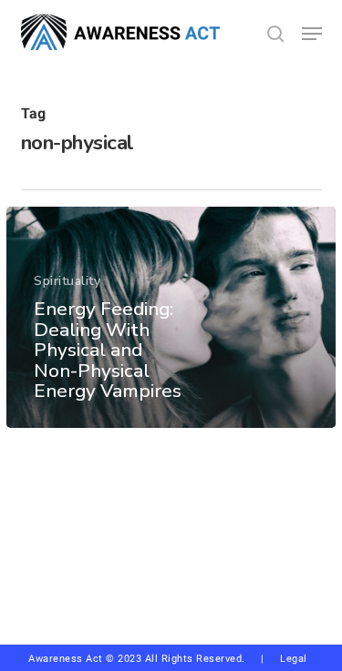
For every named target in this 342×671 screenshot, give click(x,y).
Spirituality (67, 281)
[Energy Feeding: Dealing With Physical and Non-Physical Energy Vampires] (171, 317)
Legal (293, 659)
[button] (312, 34)
